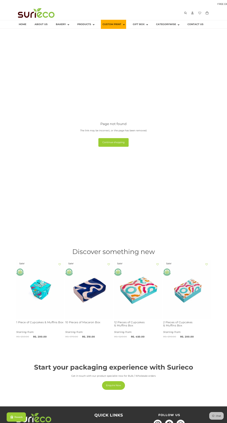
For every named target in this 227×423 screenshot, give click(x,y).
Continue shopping (113, 142)
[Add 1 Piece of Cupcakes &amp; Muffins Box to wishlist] (59, 264)
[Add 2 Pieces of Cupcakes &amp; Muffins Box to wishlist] (206, 264)
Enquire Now (113, 385)
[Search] (185, 13)
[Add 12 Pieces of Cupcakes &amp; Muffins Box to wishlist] (157, 264)
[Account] (192, 13)
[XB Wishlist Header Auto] (199, 12)
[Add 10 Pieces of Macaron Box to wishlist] (108, 264)
